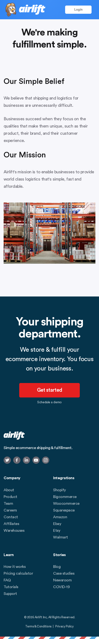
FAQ (7, 580)
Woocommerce (66, 503)
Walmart (60, 537)
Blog (57, 567)
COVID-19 (61, 587)
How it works (14, 567)
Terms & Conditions (38, 626)
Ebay (57, 524)
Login (78, 9)
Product (10, 497)
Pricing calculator (18, 573)
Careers (10, 510)
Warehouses (14, 530)
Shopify (59, 490)
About (9, 490)
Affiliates (11, 524)
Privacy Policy (64, 626)
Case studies (63, 573)
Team (8, 503)
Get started (49, 390)
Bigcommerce (65, 497)
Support (10, 594)
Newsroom (62, 580)
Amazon (60, 517)
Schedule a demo (49, 402)
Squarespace (64, 510)
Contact (11, 517)
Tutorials (11, 587)
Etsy (56, 530)
